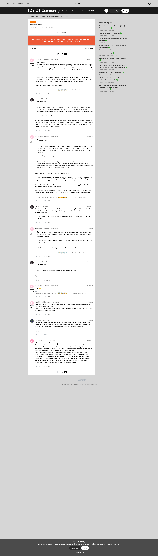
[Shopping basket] (149, 3)
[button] (115, 11)
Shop (7, 3)
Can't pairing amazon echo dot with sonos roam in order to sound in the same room (112, 66)
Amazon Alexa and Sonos (106, 30)
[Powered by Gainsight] (79, 380)
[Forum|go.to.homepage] (44, 11)
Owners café (55, 16)
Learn (13, 3)
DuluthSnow (38, 340)
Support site (90, 11)
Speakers (102, 43)
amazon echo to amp (105, 53)
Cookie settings (78, 384)
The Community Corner (43, 16)
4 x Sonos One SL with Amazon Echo (110, 72)
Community (31, 16)
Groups (83, 11)
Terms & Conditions (66, 384)
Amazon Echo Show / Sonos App (109, 33)
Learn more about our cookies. (111, 544)
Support (20, 3)
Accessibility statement (90, 384)
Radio (27, 3)
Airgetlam (38, 320)
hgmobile (38, 302)
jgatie (37, 99)
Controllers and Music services (108, 55)
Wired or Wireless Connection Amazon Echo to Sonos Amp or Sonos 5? (113, 79)
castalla (37, 59)
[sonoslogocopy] (79, 3)
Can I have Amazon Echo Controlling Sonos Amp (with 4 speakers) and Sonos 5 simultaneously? (112, 87)
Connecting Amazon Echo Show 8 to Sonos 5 (113, 58)
